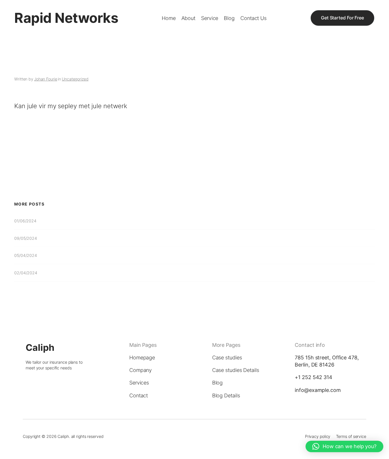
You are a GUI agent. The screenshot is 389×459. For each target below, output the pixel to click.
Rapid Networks (66, 18)
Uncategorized (75, 78)
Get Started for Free (342, 18)
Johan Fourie (45, 78)
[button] (344, 446)
